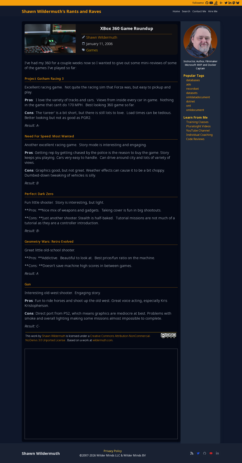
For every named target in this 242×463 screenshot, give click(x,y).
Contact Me (199, 11)
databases (193, 80)
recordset (192, 89)
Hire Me (212, 11)
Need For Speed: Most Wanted (49, 136)
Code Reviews (195, 139)
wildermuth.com (102, 340)
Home (176, 11)
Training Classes (197, 122)
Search (186, 11)
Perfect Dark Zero (39, 194)
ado (188, 84)
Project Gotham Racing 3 (44, 78)
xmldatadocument (198, 97)
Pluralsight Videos (198, 126)
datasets (192, 93)
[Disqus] (101, 394)
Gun (28, 284)
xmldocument (195, 110)
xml (188, 106)
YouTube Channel (198, 130)
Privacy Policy (113, 451)
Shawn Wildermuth (101, 37)
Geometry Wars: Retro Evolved (49, 241)
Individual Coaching (199, 135)
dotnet (190, 101)
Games (92, 50)
